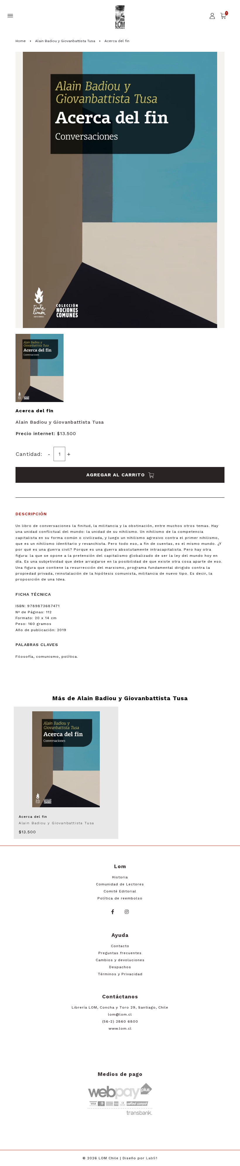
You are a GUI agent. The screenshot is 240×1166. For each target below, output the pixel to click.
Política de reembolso (120, 898)
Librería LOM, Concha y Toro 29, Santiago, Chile (120, 1007)
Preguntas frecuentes (120, 953)
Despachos (120, 967)
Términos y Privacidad (120, 974)
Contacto (120, 946)
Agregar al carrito (116, 475)
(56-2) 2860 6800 (120, 1021)
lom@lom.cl (120, 1014)
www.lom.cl (120, 1028)
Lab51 (151, 1158)
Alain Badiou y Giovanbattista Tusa (65, 41)
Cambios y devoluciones (120, 960)
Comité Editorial (120, 891)
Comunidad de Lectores (120, 884)
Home (21, 41)
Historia (120, 877)
